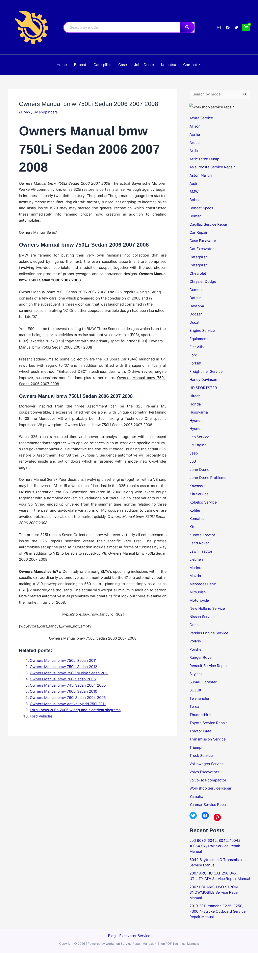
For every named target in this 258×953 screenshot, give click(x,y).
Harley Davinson (203, 379)
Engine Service (202, 330)
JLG (192, 461)
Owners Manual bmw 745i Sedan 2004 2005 (68, 685)
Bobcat (195, 200)
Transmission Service (207, 739)
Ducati (194, 322)
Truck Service (201, 755)
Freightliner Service (206, 371)
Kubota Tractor (202, 535)
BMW (25, 112)
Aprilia (194, 134)
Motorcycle (199, 600)
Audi (193, 183)
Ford (193, 355)
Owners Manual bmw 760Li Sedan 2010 (63, 691)
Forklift (195, 363)
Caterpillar (198, 257)
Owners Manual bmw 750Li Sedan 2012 (63, 667)
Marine (195, 568)
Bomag (195, 216)
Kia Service (198, 494)
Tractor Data (200, 731)
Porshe (195, 649)
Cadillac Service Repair (208, 224)
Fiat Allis (196, 347)
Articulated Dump (204, 159)
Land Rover (199, 543)
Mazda (195, 576)
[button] (199, 65)
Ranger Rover (201, 657)
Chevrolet (197, 273)
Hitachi (195, 396)
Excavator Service (134, 936)
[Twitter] (236, 27)
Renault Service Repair (208, 666)
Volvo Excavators (204, 772)
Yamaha (196, 796)
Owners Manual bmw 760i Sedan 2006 (63, 679)
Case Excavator (202, 241)
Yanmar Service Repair (208, 804)
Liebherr (196, 559)
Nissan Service (201, 617)
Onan (194, 625)
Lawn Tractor (200, 551)
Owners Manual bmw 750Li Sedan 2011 (63, 660)
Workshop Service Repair (210, 788)
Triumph (196, 747)
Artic (193, 151)
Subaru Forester (203, 682)
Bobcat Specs (201, 208)
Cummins (197, 290)
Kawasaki (197, 486)
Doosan (196, 314)
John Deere (199, 469)
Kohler (194, 510)
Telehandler (199, 698)
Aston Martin (200, 175)
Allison (195, 126)
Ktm (193, 527)
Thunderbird (200, 715)
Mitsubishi (198, 592)
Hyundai (196, 420)
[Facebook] (228, 27)
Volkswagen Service (206, 764)
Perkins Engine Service (208, 633)
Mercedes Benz (202, 584)
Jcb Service (199, 437)
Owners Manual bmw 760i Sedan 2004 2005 (68, 697)
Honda (195, 404)
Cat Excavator (201, 249)
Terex (194, 706)
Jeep (193, 453)
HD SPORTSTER (203, 388)
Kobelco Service (203, 502)
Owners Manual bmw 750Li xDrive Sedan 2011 (69, 673)
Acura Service (201, 118)
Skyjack (196, 674)
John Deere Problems (207, 477)
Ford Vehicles (41, 716)
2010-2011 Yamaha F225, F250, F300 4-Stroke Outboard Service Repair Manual (217, 911)
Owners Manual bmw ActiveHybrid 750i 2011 (68, 704)
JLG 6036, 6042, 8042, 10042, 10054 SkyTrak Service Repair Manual (215, 846)
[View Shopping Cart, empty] (246, 27)
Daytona (196, 306)
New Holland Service (207, 608)
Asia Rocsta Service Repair (212, 167)
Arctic (194, 142)
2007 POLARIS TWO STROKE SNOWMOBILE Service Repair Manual (214, 892)
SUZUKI (196, 690)
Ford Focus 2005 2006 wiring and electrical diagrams (75, 710)
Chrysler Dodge (202, 281)
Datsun (195, 298)
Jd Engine (197, 445)
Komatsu (196, 518)
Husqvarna (198, 412)
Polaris (195, 641)
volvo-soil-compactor (207, 780)
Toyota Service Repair (208, 723)
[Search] (187, 27)
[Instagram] (219, 27)
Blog (112, 936)
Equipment (198, 339)
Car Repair (198, 232)
